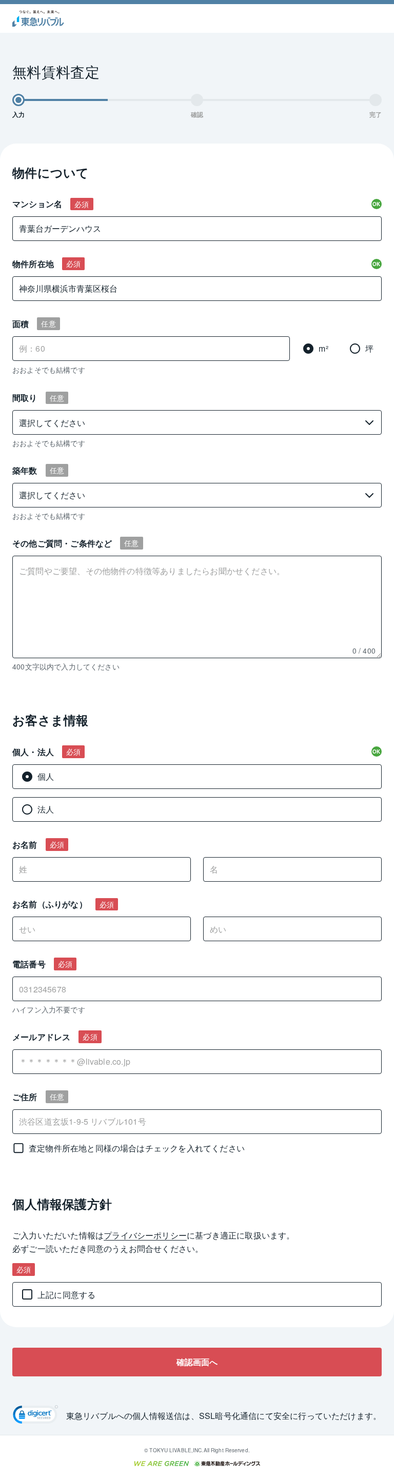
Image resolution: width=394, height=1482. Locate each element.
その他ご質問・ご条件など (62, 543)
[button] (35, 1416)
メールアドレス (41, 1037)
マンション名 (37, 204)
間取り (24, 397)
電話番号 (29, 964)
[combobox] (197, 1061)
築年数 (24, 470)
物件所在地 (33, 264)
